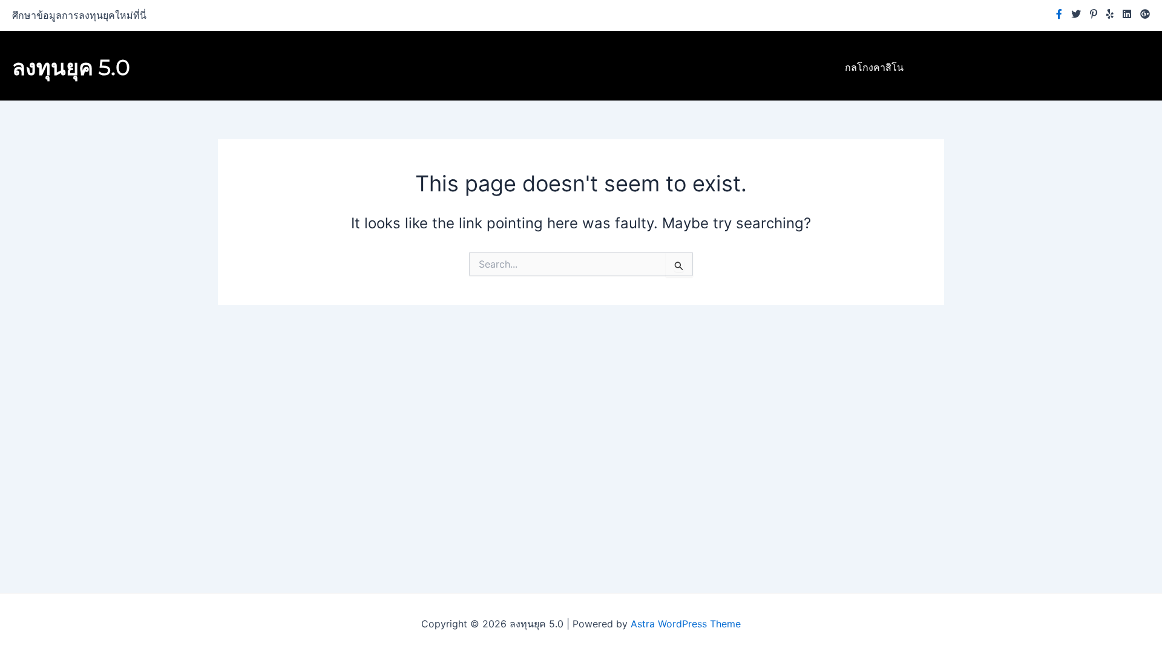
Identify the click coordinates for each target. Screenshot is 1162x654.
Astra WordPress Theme (686, 624)
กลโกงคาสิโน (874, 67)
